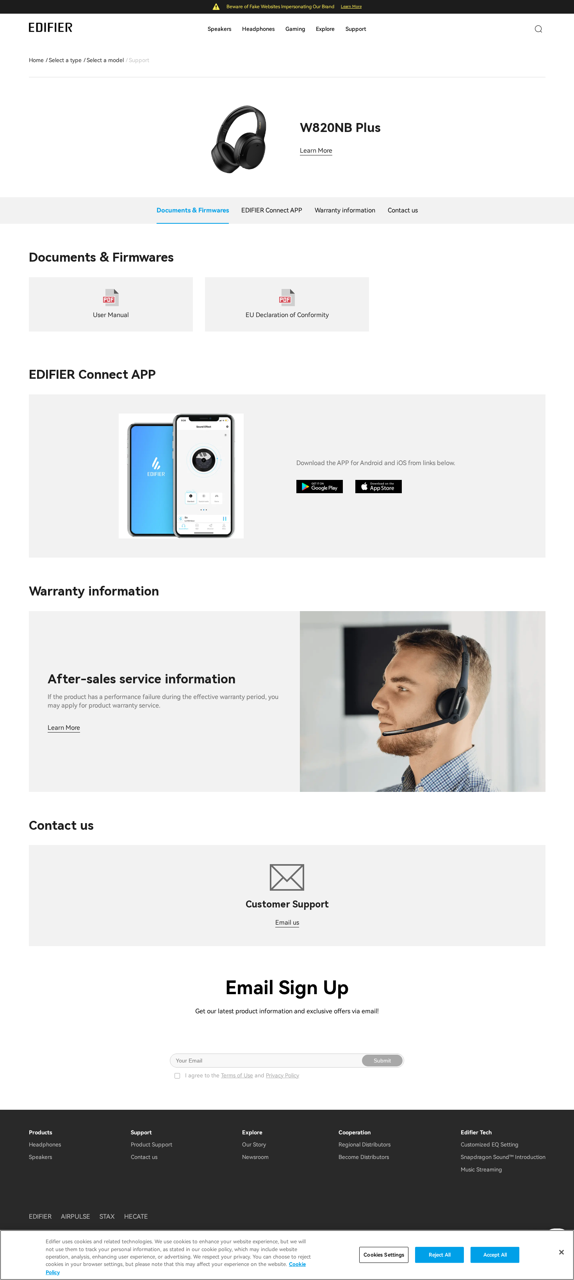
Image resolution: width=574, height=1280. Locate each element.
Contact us (144, 1157)
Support (356, 29)
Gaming (295, 29)
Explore (325, 29)
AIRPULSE (75, 1216)
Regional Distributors (364, 1144)
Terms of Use (237, 1075)
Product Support (151, 1144)
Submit (382, 1060)
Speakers (219, 29)
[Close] (561, 1252)
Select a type (65, 60)
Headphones (258, 29)
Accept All (495, 1255)
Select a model (105, 60)
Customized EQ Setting (490, 1144)
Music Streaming (481, 1169)
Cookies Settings (384, 1255)
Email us (287, 922)
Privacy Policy (282, 1075)
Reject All (440, 1255)
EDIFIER (40, 1216)
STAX (107, 1216)
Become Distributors (364, 1157)
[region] (287, 1255)
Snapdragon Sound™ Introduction (503, 1157)
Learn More (351, 6)
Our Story (254, 1144)
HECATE (136, 1216)
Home (36, 60)
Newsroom (255, 1157)
